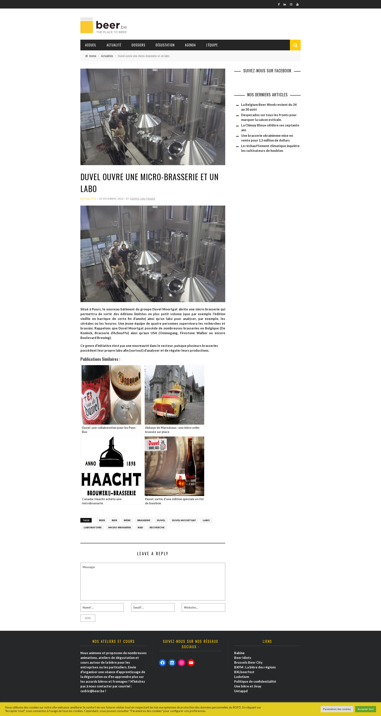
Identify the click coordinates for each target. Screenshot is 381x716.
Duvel (161, 520)
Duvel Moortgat (184, 520)
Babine (239, 653)
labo (206, 520)
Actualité (114, 45)
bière (127, 520)
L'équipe (212, 45)
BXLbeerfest (244, 672)
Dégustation (165, 45)
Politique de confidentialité (255, 681)
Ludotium (241, 677)
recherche (157, 527)
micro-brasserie (119, 527)
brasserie (143, 520)
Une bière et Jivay (247, 686)
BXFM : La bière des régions (255, 667)
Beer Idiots (242, 658)
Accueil (90, 45)
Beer (102, 520)
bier (114, 520)
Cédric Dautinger (142, 198)
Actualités (88, 198)
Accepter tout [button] (366, 709)
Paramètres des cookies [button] (337, 709)
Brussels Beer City (248, 662)
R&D (140, 527)
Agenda (190, 45)
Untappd (241, 691)
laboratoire (93, 527)
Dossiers (138, 45)
